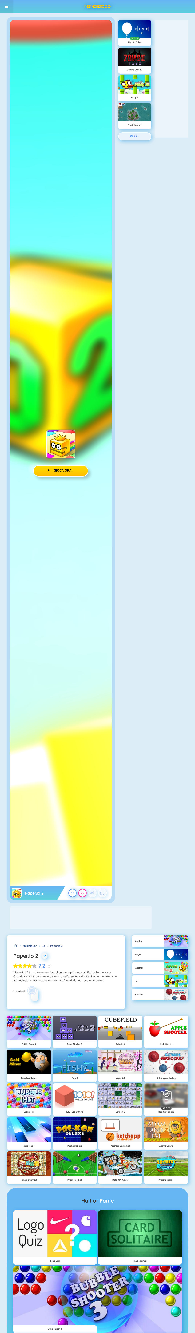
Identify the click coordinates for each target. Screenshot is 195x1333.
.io (43, 945)
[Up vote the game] (72, 893)
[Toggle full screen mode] (102, 893)
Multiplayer (30, 945)
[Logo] (97, 6)
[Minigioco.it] (15, 946)
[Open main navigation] (6, 6)
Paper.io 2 (56, 945)
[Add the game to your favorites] (45, 956)
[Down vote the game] (82, 893)
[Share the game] (92, 893)
